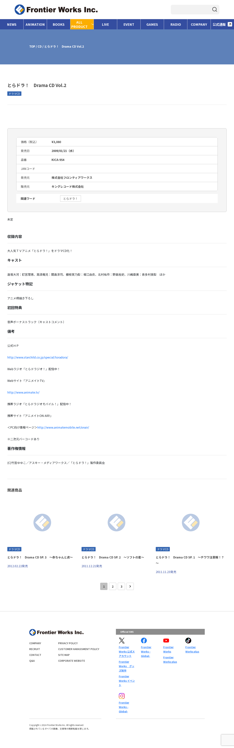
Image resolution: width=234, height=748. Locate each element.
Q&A (32, 660)
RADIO (175, 24)
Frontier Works (168, 649)
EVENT (128, 24)
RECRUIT (34, 649)
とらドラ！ (70, 198)
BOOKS (59, 24)
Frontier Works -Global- (146, 651)
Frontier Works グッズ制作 (126, 666)
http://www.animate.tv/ (23, 392)
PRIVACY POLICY (68, 643)
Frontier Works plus (170, 660)
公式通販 (219, 24)
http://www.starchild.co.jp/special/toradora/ (37, 357)
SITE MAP (64, 655)
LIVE (105, 24)
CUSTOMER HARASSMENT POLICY (78, 649)
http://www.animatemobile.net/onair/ (63, 427)
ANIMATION (35, 24)
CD (40, 46)
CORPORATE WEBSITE (71, 660)
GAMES (152, 24)
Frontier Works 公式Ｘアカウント (127, 651)
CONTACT (35, 655)
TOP (32, 46)
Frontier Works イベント (127, 680)
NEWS (11, 24)
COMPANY (199, 24)
